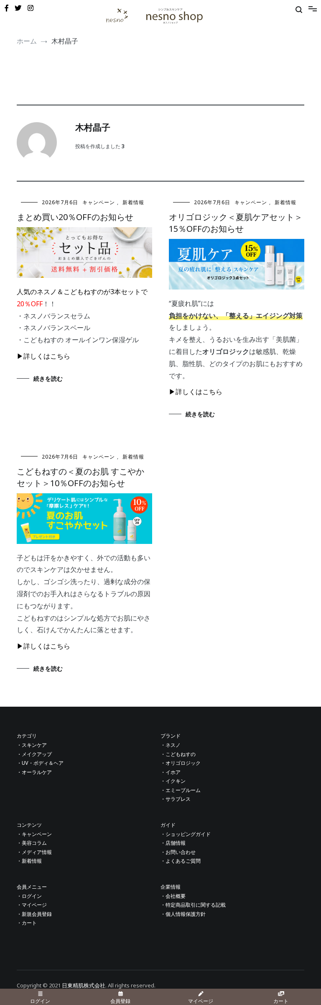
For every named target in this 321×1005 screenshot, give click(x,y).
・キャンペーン (34, 834)
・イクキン (173, 781)
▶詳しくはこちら (43, 356)
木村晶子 (92, 128)
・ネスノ (170, 745)
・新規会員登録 (34, 914)
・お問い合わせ (178, 852)
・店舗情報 (173, 843)
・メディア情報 (34, 852)
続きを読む (48, 378)
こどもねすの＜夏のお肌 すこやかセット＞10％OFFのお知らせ (80, 477)
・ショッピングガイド (185, 834)
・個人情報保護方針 (183, 914)
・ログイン (29, 896)
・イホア (170, 772)
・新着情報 (29, 861)
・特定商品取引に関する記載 (193, 905)
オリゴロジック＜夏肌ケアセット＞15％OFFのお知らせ (236, 222)
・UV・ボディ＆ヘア (40, 763)
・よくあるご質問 (180, 861)
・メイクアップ (34, 754)
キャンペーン (98, 202)
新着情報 (133, 202)
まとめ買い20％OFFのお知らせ (75, 217)
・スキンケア (32, 745)
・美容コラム (32, 843)
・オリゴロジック (180, 763)
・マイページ (32, 905)
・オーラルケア (34, 772)
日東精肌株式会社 (83, 985)
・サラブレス (175, 799)
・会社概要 (173, 896)
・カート (27, 923)
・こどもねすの (178, 754)
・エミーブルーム (180, 790)
